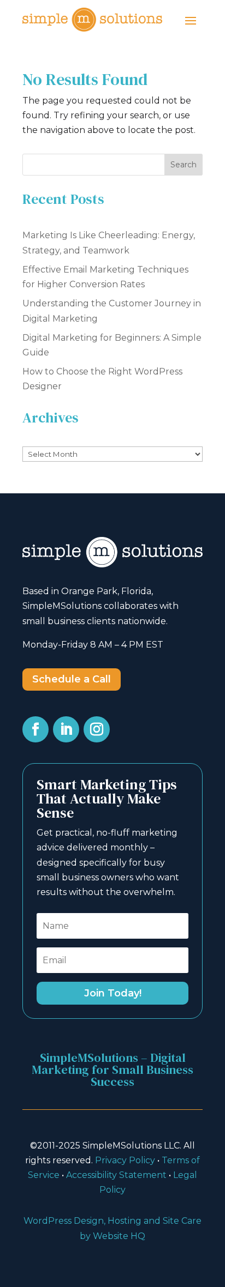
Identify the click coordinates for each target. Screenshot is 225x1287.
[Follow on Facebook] (35, 729)
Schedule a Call (71, 679)
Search (183, 165)
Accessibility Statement (116, 1175)
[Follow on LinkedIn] (66, 729)
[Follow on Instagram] (97, 729)
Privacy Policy (125, 1160)
